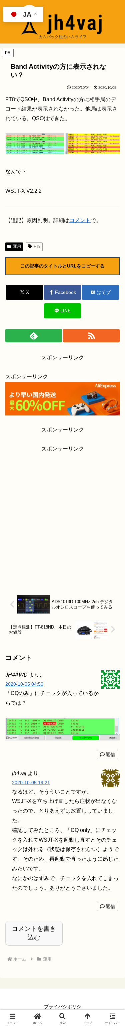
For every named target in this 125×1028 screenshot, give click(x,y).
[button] (112, 874)
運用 (17, 246)
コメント (80, 220)
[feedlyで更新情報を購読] (33, 335)
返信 (110, 754)
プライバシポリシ (62, 1006)
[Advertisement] (62, 516)
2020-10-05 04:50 (24, 684)
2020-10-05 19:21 (31, 782)
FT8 (37, 246)
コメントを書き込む (34, 933)
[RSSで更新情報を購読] (91, 335)
